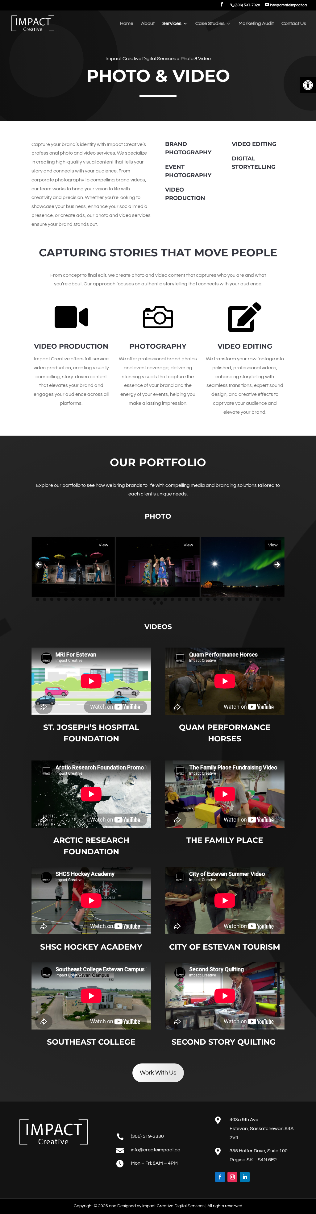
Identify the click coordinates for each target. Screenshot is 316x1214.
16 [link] (144, 599)
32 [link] (257, 599)
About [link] (148, 23)
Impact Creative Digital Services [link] (141, 58)
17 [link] (151, 599)
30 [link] (243, 599)
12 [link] (115, 599)
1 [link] (37, 599)
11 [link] (108, 599)
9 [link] (94, 599)
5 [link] (66, 599)
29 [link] (236, 599)
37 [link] (161, 603)
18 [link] (158, 599)
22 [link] (186, 599)
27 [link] (222, 599)
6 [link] (73, 599)
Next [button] (276, 565)
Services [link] (171, 23)
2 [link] (44, 599)
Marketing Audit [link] (256, 23)
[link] (308, 85)
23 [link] (193, 599)
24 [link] (200, 599)
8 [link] (87, 599)
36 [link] (154, 603)
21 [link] (179, 599)
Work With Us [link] (158, 1073)
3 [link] (51, 599)
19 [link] (165, 599)
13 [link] (122, 599)
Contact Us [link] (293, 23)
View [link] (103, 545)
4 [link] (58, 599)
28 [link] (229, 599)
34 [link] (271, 599)
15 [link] (137, 599)
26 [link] (215, 599)
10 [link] (101, 599)
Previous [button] (39, 565)
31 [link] (250, 599)
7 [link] (80, 599)
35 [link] (279, 599)
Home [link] (126, 23)
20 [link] (172, 599)
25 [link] (208, 599)
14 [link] (129, 599)
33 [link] (264, 599)
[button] (222, 6)
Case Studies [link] (210, 23)
